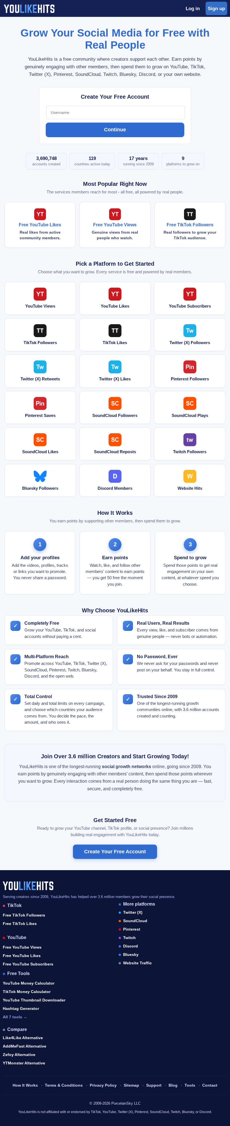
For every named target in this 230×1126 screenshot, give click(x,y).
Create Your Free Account (115, 851)
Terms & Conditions (64, 1085)
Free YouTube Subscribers (28, 964)
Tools (190, 1085)
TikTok (14, 905)
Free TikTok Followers (24, 915)
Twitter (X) (132, 912)
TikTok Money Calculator (26, 991)
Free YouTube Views (22, 947)
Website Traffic (137, 963)
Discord (130, 946)
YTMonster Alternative (24, 1063)
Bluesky (131, 954)
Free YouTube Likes (22, 955)
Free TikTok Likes (20, 923)
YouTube (16, 937)
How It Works (25, 1085)
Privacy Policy (103, 1085)
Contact (209, 1085)
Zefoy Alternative (19, 1054)
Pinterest (131, 929)
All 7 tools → (15, 1017)
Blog (173, 1085)
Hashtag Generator (21, 1008)
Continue (115, 129)
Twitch (129, 937)
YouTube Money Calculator (28, 983)
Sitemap (131, 1085)
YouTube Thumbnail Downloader (34, 1000)
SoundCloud (135, 921)
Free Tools (18, 973)
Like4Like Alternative (23, 1037)
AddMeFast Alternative (24, 1046)
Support (154, 1085)
